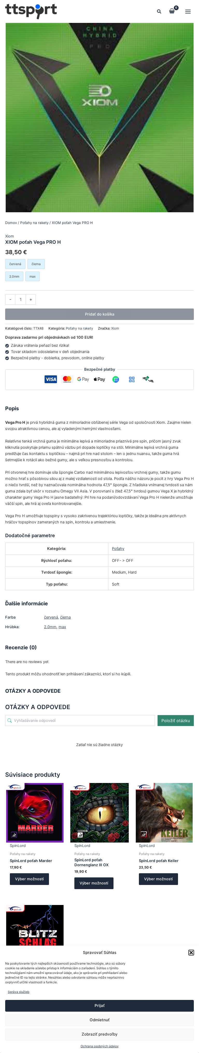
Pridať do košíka (99, 314)
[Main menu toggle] (188, 11)
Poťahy (118, 548)
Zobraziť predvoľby (100, 1034)
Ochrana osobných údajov (100, 1046)
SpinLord (18, 845)
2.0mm (50, 627)
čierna (65, 617)
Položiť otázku (175, 720)
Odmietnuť (100, 1019)
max (62, 627)
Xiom (9, 236)
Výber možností (29, 879)
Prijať (100, 1005)
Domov (11, 223)
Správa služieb (18, 992)
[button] (191, 952)
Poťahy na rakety (34, 223)
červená (51, 617)
